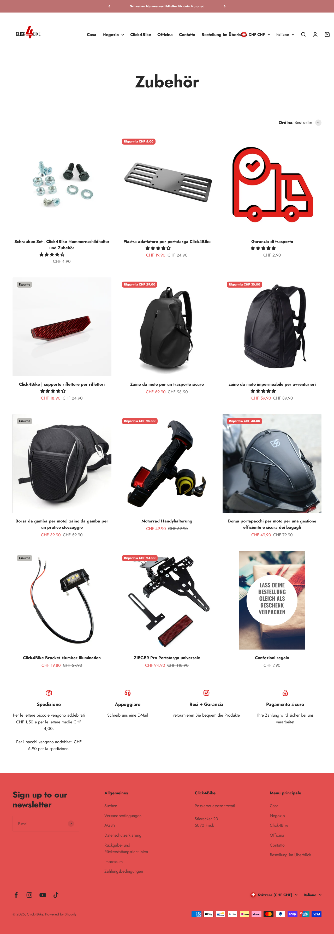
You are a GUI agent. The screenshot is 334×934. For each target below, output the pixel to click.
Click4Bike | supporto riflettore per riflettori (62, 384)
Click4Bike (140, 35)
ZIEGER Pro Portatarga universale (167, 658)
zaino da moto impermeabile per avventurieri (272, 384)
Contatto (187, 35)
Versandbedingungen (122, 816)
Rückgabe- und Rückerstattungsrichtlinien (126, 848)
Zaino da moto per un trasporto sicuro (167, 384)
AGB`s (109, 825)
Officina (165, 35)
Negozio (111, 35)
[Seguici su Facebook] (16, 895)
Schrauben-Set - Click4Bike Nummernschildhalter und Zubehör (62, 245)
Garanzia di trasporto (272, 242)
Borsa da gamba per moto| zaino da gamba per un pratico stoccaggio (61, 524)
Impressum (113, 862)
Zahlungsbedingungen (123, 871)
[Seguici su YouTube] (42, 895)
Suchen (110, 806)
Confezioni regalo (272, 658)
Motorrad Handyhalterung (166, 521)
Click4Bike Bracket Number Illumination (62, 658)
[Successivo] (225, 6)
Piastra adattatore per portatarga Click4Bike (167, 242)
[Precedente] (109, 6)
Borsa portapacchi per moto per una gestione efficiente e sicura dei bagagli (272, 524)
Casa (91, 35)
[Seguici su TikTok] (55, 895)
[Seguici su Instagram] (29, 895)
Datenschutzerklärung (122, 835)
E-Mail (143, 715)
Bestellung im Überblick (224, 35)
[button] (52, 255)
